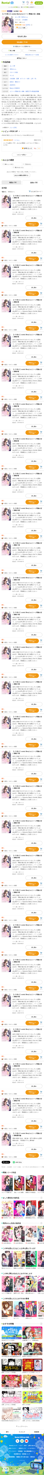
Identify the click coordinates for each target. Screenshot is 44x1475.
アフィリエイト (12, 1451)
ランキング (22, 1432)
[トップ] (6, 3)
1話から (4, 192)
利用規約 (20, 1451)
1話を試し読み (22, 36)
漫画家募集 (12, 1457)
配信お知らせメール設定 (32, 54)
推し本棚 (12, 50)
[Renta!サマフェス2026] (12, 2)
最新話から (11, 192)
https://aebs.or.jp (14, 1472)
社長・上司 (30, 78)
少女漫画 (24, 20)
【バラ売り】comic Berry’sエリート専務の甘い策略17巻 (27, 752)
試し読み (34, 218)
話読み (12, 82)
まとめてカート (36, 191)
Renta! (3, 1167)
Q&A (25, 1445)
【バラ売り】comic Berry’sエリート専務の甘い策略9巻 (27, 474)
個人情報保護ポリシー (30, 1451)
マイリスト (33, 50)
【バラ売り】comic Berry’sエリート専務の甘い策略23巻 (27, 961)
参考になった (28, 148)
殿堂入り (17, 82)
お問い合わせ (31, 1445)
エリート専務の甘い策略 (17, 91)
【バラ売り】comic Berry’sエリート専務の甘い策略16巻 (27, 718)
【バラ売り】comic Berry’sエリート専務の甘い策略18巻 (27, 787)
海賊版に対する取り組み (22, 1457)
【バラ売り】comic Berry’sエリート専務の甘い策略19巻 (27, 822)
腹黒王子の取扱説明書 (32, 91)
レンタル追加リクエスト (12, 54)
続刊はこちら (21, 58)
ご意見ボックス (22, 1448)
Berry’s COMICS (15, 88)
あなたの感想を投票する (21, 175)
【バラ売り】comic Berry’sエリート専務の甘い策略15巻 (27, 683)
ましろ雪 (17, 17)
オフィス (22, 78)
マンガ (12, 75)
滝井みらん (24, 17)
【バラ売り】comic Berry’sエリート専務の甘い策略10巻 (27, 509)
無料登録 (39, 3)
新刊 (7, 1432)
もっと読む (13, 127)
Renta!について (13, 1445)
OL (35, 78)
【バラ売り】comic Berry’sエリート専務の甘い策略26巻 (27, 1065)
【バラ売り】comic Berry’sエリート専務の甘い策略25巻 (27, 1030)
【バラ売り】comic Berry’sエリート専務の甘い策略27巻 (27, 1100)
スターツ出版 (14, 72)
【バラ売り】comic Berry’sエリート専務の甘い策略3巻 (27, 266)
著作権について (26, 1454)
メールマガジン (32, 1448)
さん (17, 140)
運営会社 (32, 1457)
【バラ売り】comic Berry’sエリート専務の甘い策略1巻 (27, 197)
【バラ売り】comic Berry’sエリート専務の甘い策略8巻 (27, 440)
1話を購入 (22, 42)
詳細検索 (36, 1432)
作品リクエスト (12, 1448)
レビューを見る (21, 155)
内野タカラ (29, 1318)
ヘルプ (20, 1445)
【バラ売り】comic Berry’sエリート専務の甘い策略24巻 (27, 995)
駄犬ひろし (5, 1318)
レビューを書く (22, 27)
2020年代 (12, 85)
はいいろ (16, 1318)
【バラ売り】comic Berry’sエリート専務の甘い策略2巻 (27, 231)
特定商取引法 (17, 1454)
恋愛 (17, 78)
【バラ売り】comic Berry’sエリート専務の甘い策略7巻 (27, 405)
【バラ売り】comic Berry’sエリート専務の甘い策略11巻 (27, 544)
